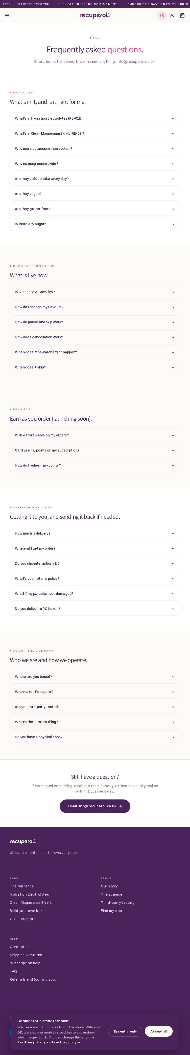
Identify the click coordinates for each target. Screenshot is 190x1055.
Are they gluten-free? (32, 209)
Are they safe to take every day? (42, 178)
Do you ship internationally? (37, 563)
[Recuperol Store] (94, 15)
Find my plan (111, 910)
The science (111, 894)
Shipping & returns (26, 955)
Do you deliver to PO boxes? (37, 608)
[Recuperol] (23, 842)
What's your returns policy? (37, 578)
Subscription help (25, 963)
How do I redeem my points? (38, 465)
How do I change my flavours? (39, 307)
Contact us (20, 947)
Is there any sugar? (30, 224)
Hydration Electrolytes (29, 894)
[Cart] (182, 15)
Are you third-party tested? (37, 707)
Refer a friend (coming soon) (34, 979)
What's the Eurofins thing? (36, 722)
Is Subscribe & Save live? (35, 292)
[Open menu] (7, 16)
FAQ (13, 971)
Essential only (125, 1031)
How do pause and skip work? (39, 322)
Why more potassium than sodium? (43, 148)
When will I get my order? (35, 548)
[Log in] (172, 15)
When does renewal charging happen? (46, 352)
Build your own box (26, 910)
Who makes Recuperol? (34, 691)
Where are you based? (33, 676)
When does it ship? (30, 367)
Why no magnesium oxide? (36, 163)
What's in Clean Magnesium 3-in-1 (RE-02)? (49, 133)
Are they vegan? (28, 194)
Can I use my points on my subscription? (47, 450)
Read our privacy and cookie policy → (48, 1042)
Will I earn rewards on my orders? (42, 435)
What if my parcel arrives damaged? (44, 593)
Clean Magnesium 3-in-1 (31, 902)
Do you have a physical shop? (39, 737)
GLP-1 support (22, 919)
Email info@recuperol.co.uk (92, 806)
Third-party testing (117, 902)
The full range (22, 886)
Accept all (158, 1031)
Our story (109, 886)
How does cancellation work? (39, 337)
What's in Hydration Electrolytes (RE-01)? (48, 118)
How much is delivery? (32, 533)
